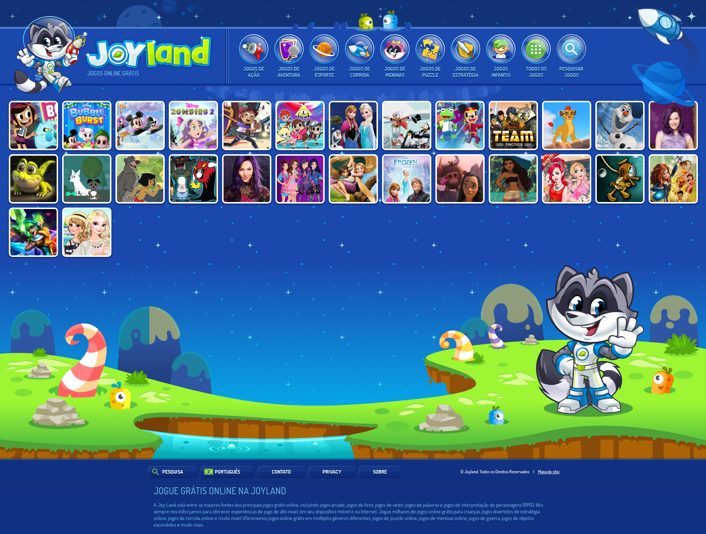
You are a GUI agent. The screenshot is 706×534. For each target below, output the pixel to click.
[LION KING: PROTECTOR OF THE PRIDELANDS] (566, 125)
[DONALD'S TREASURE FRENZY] (620, 179)
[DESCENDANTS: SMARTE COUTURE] (300, 179)
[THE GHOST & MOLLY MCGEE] (33, 125)
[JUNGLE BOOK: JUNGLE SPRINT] (140, 179)
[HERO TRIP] (300, 125)
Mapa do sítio (549, 471)
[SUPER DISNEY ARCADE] (460, 125)
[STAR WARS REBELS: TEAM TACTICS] (513, 125)
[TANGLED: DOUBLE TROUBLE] (353, 179)
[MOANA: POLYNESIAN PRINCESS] (513, 179)
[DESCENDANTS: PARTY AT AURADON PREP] (673, 125)
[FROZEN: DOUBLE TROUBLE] (406, 179)
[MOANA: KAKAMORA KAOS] (460, 179)
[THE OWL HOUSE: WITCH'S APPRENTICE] (246, 125)
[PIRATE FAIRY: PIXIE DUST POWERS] (673, 179)
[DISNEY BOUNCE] (140, 125)
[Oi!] (52, 56)
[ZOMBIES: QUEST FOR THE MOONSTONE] (193, 125)
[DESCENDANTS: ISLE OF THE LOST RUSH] (246, 179)
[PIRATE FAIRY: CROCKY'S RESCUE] (33, 179)
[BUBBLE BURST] (86, 125)
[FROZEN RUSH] (353, 125)
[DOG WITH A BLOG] (86, 179)
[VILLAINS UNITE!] (193, 179)
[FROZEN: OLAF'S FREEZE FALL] (620, 125)
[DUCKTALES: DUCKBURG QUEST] (406, 125)
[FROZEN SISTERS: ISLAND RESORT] (86, 232)
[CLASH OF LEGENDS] (33, 232)
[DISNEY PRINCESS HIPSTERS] (566, 179)
